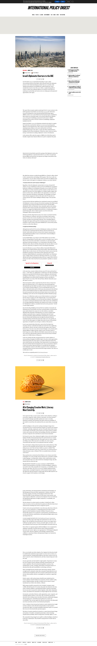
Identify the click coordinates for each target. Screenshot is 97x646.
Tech (51, 14)
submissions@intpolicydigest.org (43, 357)
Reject (63, 1)
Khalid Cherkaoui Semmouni (73, 83)
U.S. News (41, 14)
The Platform (62, 14)
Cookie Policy (44, 642)
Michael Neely (27, 404)
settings (50, 2)
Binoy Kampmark (71, 89)
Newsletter (34, 642)
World (33, 14)
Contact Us (24, 642)
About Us (19, 642)
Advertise (29, 642)
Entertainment (47, 14)
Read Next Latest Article (40, 635)
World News (25, 70)
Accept (57, 1)
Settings (68, 1)
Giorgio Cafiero (28, 72)
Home (16, 642)
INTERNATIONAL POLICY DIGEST (48, 8)
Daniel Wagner (36, 72)
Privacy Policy (50, 642)
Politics (37, 14)
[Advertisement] (48, 25)
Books (58, 14)
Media (54, 14)
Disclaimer (39, 642)
